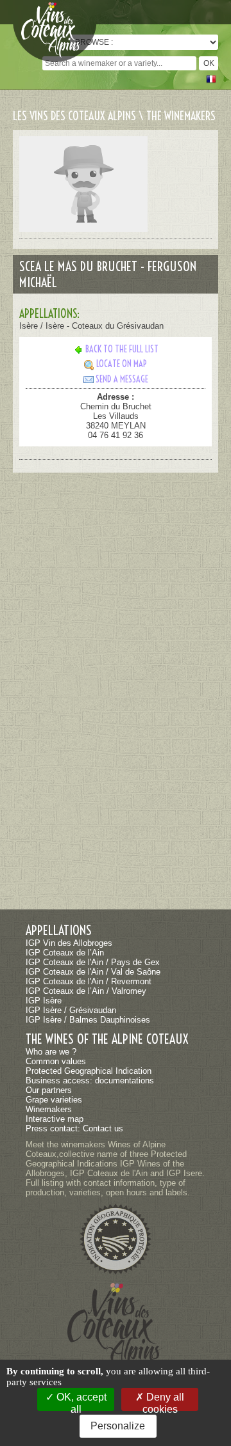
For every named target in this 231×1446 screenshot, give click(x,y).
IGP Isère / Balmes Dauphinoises (88, 1020)
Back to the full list (121, 349)
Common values (56, 1061)
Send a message (122, 379)
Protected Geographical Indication (88, 1071)
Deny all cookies (163, 1401)
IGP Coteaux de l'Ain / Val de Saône (93, 972)
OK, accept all (80, 1401)
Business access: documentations (90, 1080)
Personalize (117, 1425)
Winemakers (49, 1109)
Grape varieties (54, 1099)
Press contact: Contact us (74, 1128)
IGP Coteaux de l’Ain (65, 952)
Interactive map (54, 1119)
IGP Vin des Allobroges (69, 943)
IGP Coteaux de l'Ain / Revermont (88, 981)
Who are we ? (51, 1052)
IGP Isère (44, 1000)
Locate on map (121, 364)
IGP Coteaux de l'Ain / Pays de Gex (93, 962)
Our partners (49, 1090)
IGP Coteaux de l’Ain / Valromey (86, 991)
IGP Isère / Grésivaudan (71, 1010)
